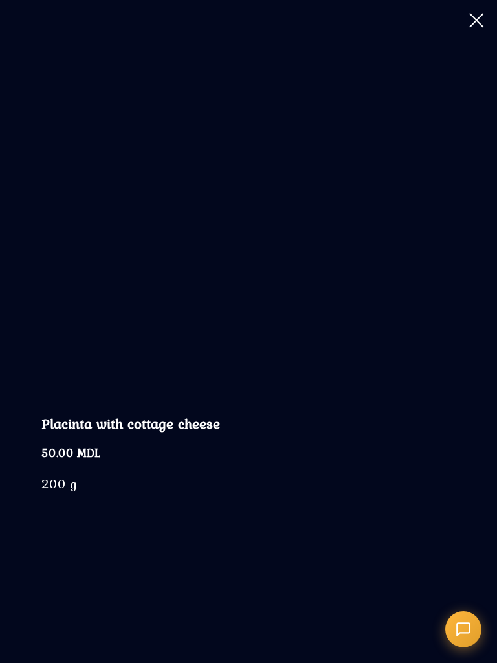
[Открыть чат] (463, 629)
